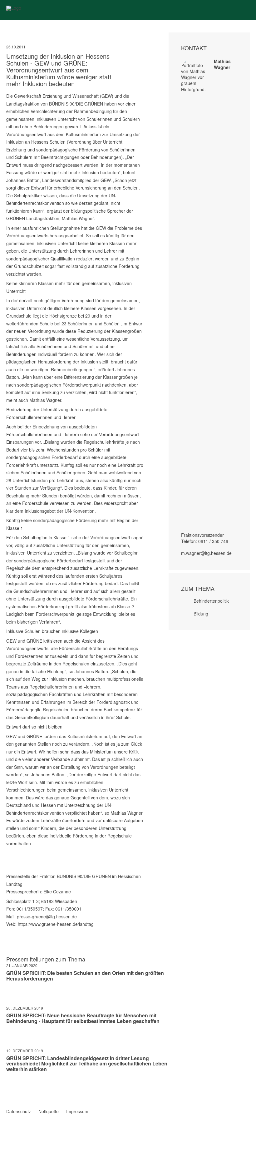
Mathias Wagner (222, 64)
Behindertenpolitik (211, 601)
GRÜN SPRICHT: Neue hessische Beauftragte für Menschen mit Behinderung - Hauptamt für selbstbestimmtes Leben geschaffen (83, 1018)
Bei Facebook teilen (8, 1087)
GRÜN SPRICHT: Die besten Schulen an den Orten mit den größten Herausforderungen (85, 975)
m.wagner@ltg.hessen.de (206, 553)
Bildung (201, 613)
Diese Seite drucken (141, 1093)
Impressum (77, 1111)
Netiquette (48, 1111)
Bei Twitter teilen (16, 1087)
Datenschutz (18, 1111)
